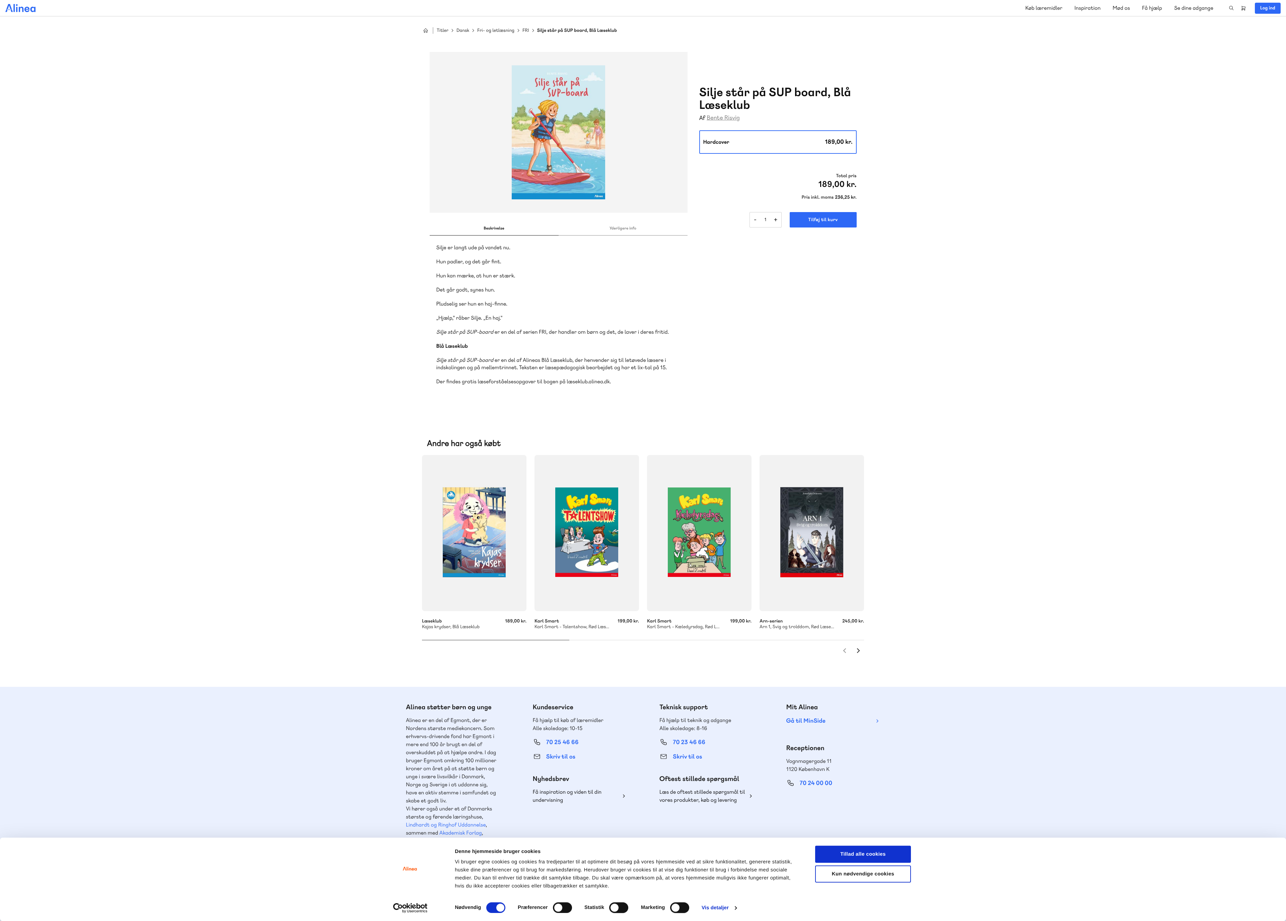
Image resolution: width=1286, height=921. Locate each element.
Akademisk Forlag (460, 832)
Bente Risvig (723, 118)
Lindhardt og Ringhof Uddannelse (446, 824)
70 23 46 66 (689, 742)
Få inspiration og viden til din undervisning (567, 795)
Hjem (425, 30)
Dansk (462, 31)
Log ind (1267, 8)
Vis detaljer (715, 908)
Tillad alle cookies (863, 854)
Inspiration (1087, 7)
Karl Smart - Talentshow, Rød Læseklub (586, 533)
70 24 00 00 (816, 783)
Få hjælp (1152, 7)
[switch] (562, 907)
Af (702, 118)
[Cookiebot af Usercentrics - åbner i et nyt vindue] (410, 908)
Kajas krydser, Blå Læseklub (474, 533)
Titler (442, 31)
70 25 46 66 (562, 742)
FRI (525, 31)
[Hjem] (20, 8)
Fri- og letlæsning (495, 31)
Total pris (846, 176)
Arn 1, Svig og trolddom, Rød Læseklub (812, 533)
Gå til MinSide (806, 721)
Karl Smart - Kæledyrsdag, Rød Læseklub (699, 533)
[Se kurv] (1243, 8)
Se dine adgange (1193, 7)
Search (1231, 8)
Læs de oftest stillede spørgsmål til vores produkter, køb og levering (702, 795)
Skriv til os (560, 757)
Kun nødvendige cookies (863, 874)
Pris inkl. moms (817, 197)
